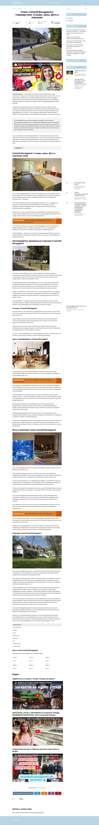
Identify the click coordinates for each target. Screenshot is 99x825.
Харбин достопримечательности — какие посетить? (81, 194)
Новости (57, 2)
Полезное (50, 2)
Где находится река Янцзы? (79, 183)
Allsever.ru (17, 2)
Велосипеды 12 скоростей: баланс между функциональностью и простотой (75, 46)
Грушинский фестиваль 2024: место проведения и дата (76, 306)
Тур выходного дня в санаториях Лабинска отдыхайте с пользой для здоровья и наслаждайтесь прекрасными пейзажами (80, 207)
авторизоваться (40, 812)
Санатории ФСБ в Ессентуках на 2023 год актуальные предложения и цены (80, 82)
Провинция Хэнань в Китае (80, 71)
